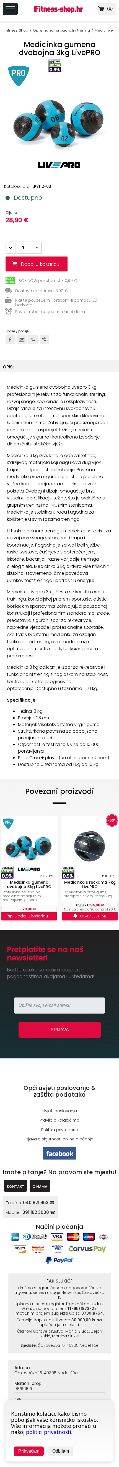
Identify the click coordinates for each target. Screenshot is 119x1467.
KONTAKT (15, 1186)
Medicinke (104, 30)
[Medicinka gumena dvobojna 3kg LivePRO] (29, 844)
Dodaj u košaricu (42, 264)
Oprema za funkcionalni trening (61, 30)
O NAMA (39, 1186)
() (109, 8)
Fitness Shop (17, 30)
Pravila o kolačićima (59, 1120)
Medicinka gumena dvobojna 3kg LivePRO (29, 884)
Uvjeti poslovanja (59, 1111)
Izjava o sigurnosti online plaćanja (59, 1139)
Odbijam (60, 1451)
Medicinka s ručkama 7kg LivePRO (90, 884)
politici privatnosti (48, 1432)
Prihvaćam (28, 1451)
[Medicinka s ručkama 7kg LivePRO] (90, 844)
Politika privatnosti (59, 1129)
